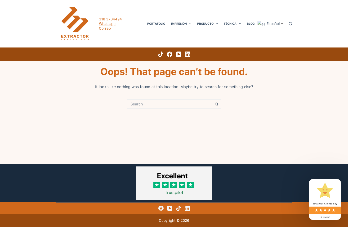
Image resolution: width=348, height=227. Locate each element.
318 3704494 (110, 19)
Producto (205, 23)
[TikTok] (160, 54)
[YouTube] (178, 54)
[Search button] (216, 104)
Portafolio (156, 23)
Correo (105, 28)
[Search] (290, 24)
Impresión (179, 23)
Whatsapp (107, 23)
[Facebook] (169, 54)
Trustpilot (174, 192)
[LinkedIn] (187, 54)
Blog (251, 23)
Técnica (230, 23)
